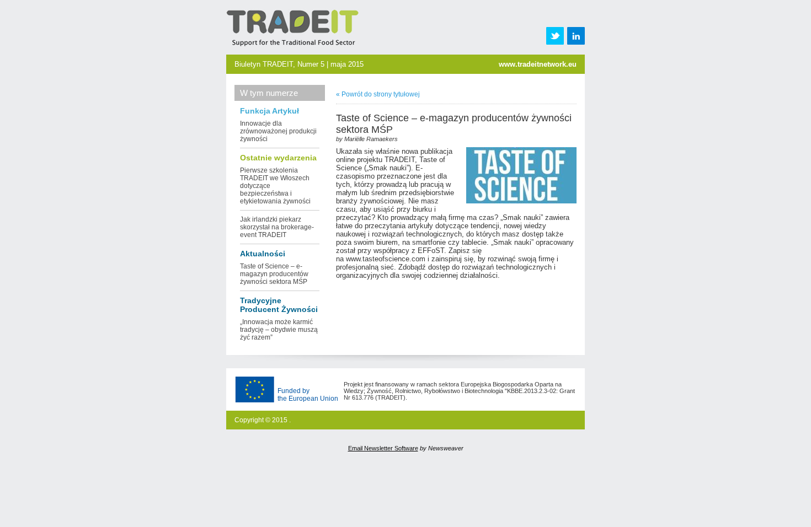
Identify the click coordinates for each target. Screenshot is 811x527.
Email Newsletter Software (383, 448)
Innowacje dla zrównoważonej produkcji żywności (278, 131)
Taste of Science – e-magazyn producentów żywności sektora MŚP (274, 274)
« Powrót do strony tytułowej (378, 94)
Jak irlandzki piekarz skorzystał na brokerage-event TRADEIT (277, 227)
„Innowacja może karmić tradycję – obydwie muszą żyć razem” (279, 329)
